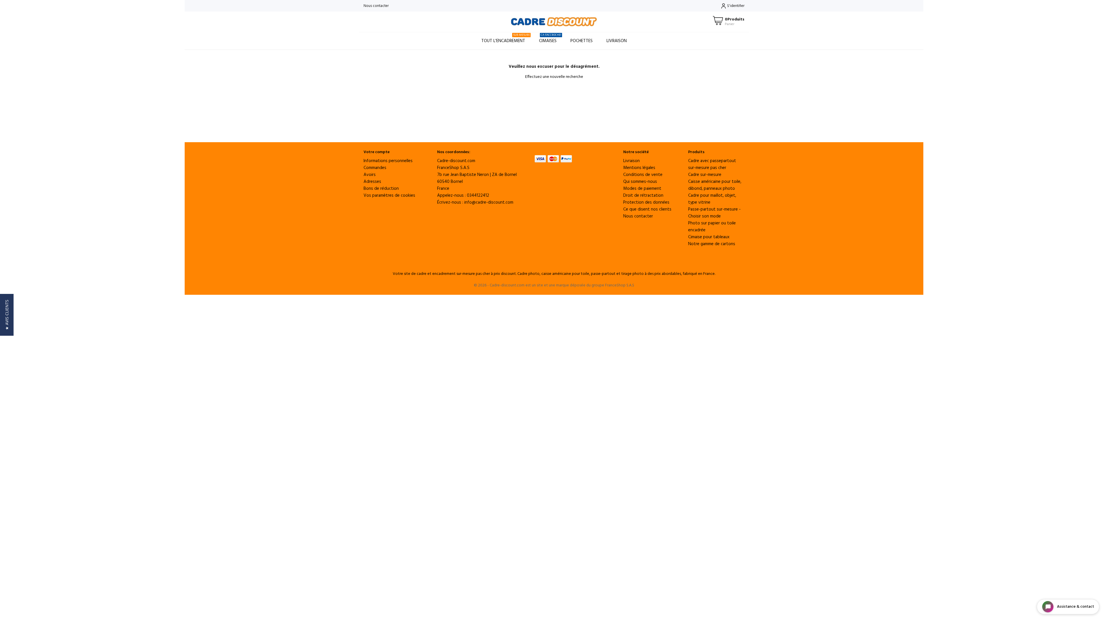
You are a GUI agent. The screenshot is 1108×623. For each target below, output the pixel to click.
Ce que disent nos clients (647, 209)
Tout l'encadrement (505, 38)
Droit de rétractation (643, 195)
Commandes (375, 167)
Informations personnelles (388, 160)
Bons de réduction (381, 188)
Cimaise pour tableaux (708, 237)
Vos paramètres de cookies (389, 195)
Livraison (617, 40)
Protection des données (646, 202)
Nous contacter (376, 6)
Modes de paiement (642, 188)
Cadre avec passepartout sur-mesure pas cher (712, 164)
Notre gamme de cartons (711, 244)
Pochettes (581, 40)
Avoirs (370, 174)
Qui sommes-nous (640, 181)
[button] (7, 315)
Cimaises (550, 38)
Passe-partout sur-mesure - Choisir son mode (714, 213)
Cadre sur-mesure (704, 174)
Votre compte (377, 152)
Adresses (372, 181)
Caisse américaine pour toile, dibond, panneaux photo (714, 185)
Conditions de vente (642, 174)
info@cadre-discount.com (488, 202)
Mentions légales (639, 167)
